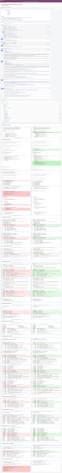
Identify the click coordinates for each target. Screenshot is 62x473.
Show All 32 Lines (16, 155)
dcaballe (9, 14)
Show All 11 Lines (16, 170)
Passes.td (5, 104)
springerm (4, 7)
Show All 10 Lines (16, 349)
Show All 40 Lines (16, 379)
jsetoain (12, 30)
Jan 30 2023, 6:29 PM (48, 48)
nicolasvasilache (9, 13)
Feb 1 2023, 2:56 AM (47, 88)
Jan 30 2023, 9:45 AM (48, 43)
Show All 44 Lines (16, 218)
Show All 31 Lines (16, 231)
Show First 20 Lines (13, 218)
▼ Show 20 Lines (20, 218)
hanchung (10, 30)
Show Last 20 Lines (20, 215)
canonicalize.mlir (6, 113)
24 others (17, 30)
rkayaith (5, 48)
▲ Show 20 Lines (12, 215)
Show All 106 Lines (16, 334)
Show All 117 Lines (16, 244)
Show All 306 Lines (16, 337)
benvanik (9, 11)
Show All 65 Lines (16, 319)
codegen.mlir (6, 116)
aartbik (9, 26)
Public (7, 5)
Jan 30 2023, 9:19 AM (48, 25)
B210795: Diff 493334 (14, 43)
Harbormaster (5, 43)
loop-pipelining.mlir (6, 114)
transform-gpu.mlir (6, 110)
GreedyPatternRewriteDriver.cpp (7, 107)
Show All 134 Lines (16, 247)
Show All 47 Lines (16, 457)
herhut (9, 34)
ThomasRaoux (10, 28)
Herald (5, 26)
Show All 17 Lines (16, 460)
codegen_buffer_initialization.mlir (8, 117)
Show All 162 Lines (16, 215)
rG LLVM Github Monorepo (9, 23)
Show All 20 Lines (16, 424)
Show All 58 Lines (16, 427)
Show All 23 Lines (16, 126)
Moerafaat (14, 30)
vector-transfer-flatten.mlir (7, 120)
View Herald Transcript (13, 26)
